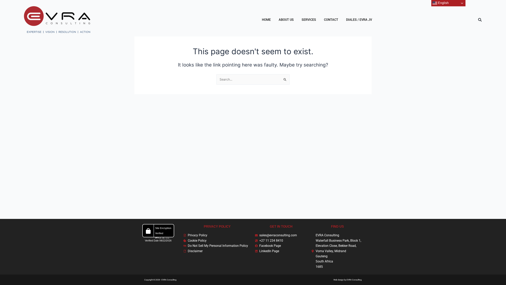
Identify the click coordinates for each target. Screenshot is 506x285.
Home (266, 20)
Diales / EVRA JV (359, 20)
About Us (286, 20)
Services (309, 20)
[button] (480, 19)
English (443, 3)
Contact (331, 20)
